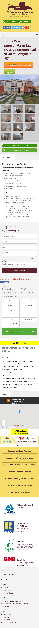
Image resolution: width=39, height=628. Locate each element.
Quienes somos (9, 574)
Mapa (5, 394)
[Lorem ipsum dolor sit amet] (19, 89)
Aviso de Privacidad (10, 622)
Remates (6, 617)
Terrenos (6, 590)
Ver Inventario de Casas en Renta (18, 65)
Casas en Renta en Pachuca (19, 472)
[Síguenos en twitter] (17, 27)
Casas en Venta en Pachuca (19, 451)
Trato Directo (8, 614)
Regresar (9, 72)
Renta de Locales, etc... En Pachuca (19, 479)
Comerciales (8, 593)
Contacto (6, 620)
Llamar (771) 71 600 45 (20, 145)
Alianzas (6, 579)
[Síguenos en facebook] (7, 27)
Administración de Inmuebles (19, 485)
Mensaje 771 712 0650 (21, 150)
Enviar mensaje (19, 270)
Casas (5, 587)
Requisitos (7, 157)
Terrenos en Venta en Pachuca (19, 458)
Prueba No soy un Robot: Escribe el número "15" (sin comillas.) (18, 260)
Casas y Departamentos (12, 601)
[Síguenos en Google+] (26, 27)
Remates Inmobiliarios (19, 492)
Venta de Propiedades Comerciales (19, 465)
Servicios (6, 577)
